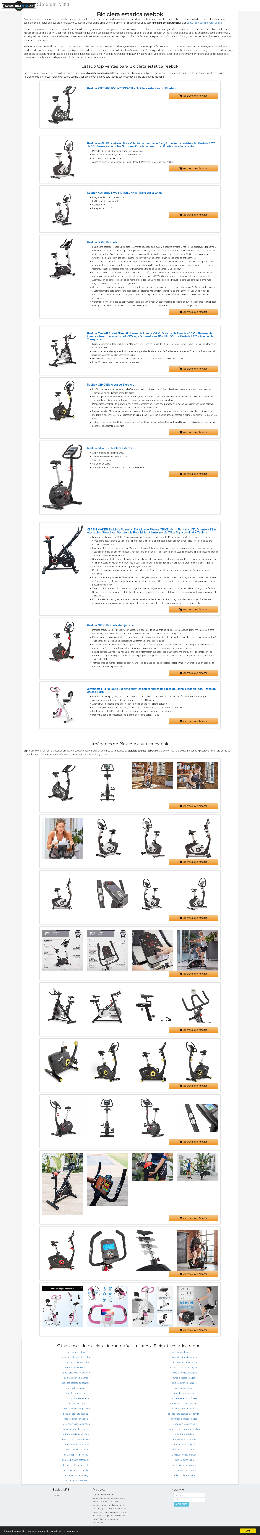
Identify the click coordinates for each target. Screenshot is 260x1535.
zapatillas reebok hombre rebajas (204, 22)
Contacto (57, 1495)
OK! (248, 1530)
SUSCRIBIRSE (181, 1504)
